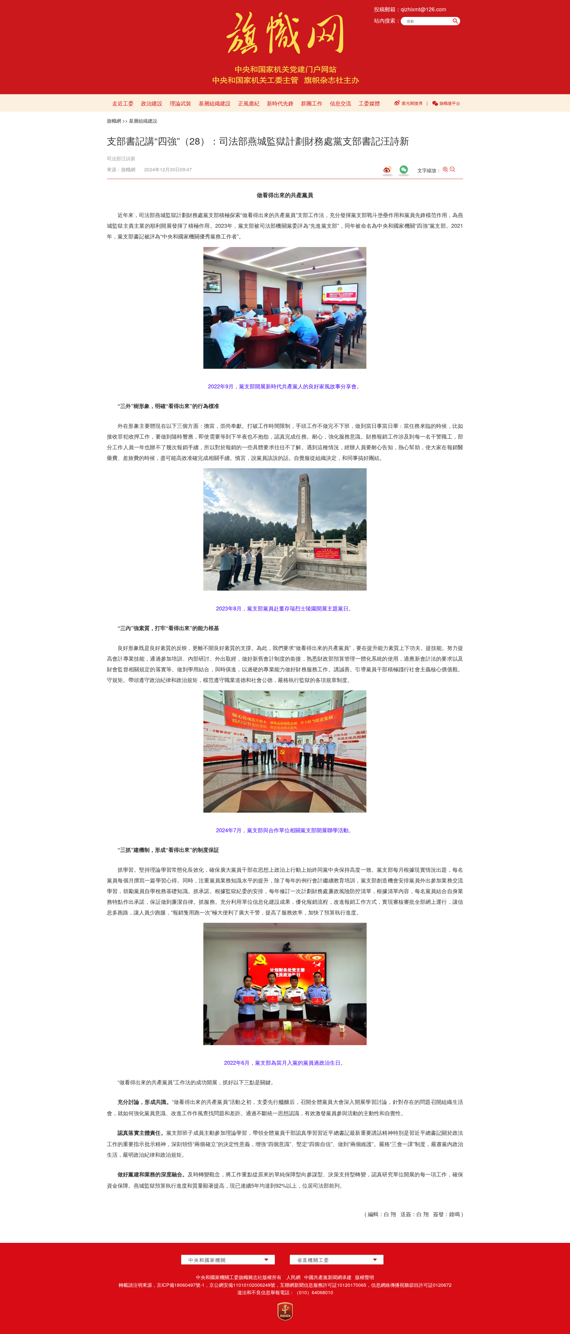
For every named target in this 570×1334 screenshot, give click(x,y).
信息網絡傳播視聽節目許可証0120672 (411, 1284)
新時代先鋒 (280, 103)
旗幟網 (114, 120)
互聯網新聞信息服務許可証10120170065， (325, 1284)
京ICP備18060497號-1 (181, 1284)
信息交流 (340, 103)
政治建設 (151, 103)
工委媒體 (369, 103)
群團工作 (311, 103)
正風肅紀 (248, 103)
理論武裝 (180, 103)
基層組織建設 (215, 103)
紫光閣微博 (412, 103)
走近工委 (123, 103)
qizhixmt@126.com (423, 9)
